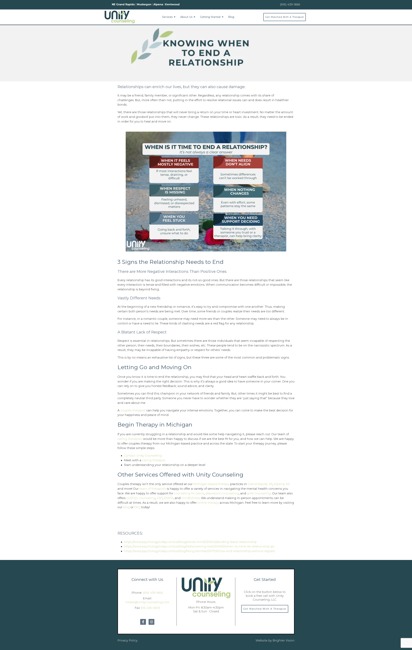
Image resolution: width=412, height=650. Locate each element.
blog (126, 507)
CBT (160, 498)
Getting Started (210, 16)
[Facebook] (143, 622)
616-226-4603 (150, 608)
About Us (186, 16)
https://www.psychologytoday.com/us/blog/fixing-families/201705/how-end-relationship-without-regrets (199, 551)
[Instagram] (151, 622)
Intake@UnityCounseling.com (147, 602)
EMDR (168, 498)
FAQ (137, 507)
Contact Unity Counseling (143, 455)
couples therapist (133, 410)
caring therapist (153, 460)
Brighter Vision (284, 640)
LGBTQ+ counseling (140, 498)
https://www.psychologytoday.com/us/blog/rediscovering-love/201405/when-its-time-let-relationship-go (199, 546)
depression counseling (222, 493)
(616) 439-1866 (153, 593)
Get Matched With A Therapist (284, 17)
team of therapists (152, 489)
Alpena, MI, (282, 484)
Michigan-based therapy (211, 484)
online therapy (208, 503)
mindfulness (190, 498)
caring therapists (129, 439)
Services (167, 16)
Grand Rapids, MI (260, 484)
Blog (231, 16)
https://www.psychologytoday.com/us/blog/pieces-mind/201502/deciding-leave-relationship (190, 542)
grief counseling (259, 493)
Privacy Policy (127, 640)
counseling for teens (189, 493)
